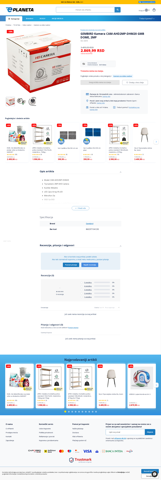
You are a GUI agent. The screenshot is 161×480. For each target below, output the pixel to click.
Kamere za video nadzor (42, 25)
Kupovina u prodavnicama (48, 440)
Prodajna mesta (12, 432)
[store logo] (20, 9)
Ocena (96, 308)
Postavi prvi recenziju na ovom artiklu (92, 30)
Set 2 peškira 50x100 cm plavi (92, 149)
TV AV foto (17, 25)
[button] (142, 10)
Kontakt (9, 436)
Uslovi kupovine (45, 428)
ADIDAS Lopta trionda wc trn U (140, 394)
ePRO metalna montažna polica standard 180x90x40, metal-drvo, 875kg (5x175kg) (118, 150)
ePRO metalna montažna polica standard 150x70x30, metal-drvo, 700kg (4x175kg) (42, 150)
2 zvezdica (88, 293)
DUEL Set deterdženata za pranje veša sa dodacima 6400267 (16, 150)
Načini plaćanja (77, 428)
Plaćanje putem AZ (79, 440)
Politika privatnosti (46, 432)
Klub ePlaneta (77, 436)
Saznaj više (106, 96)
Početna (9, 25)
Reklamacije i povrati (46, 436)
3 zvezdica (88, 290)
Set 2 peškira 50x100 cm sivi (68, 148)
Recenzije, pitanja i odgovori (57, 245)
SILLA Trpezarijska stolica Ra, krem (143, 149)
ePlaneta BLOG (120, 438)
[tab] (80, 171)
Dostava (75, 432)
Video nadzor (27, 25)
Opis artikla (47, 171)
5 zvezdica (88, 282)
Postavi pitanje (71, 265)
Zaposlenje (10, 440)
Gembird (89, 223)
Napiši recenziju (90, 265)
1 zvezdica (88, 297)
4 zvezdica (88, 286)
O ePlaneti (10, 428)
